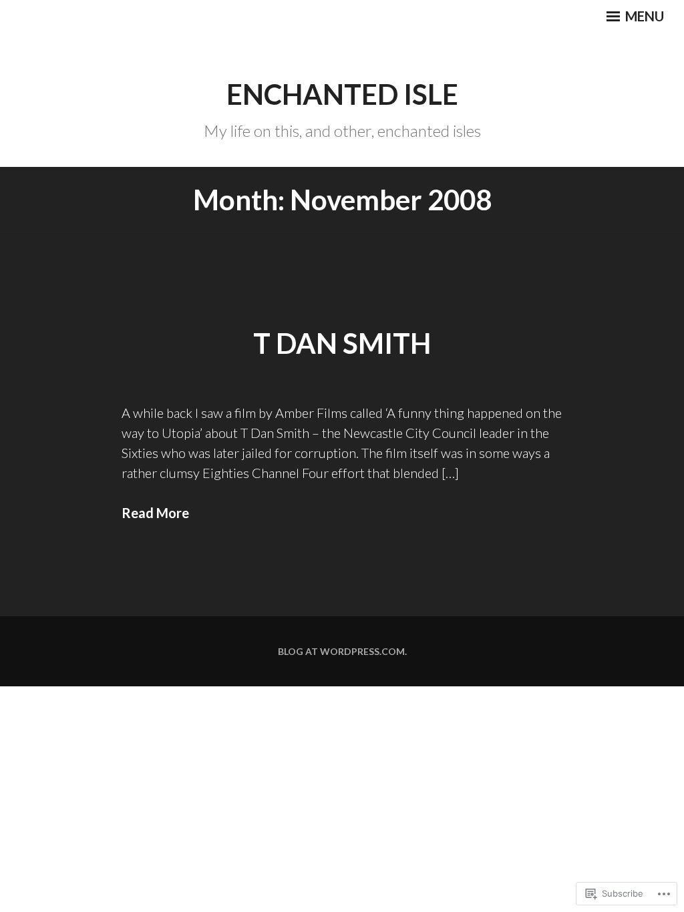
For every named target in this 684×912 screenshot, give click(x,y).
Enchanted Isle (342, 94)
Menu (643, 16)
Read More (155, 513)
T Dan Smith (342, 343)
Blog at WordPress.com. (342, 651)
